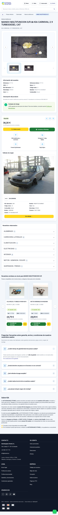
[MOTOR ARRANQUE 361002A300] (40, 290)
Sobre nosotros (34, 477)
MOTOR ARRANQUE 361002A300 (39, 301)
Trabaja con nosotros (35, 467)
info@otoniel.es (5, 453)
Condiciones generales (7, 481)
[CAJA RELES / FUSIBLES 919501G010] (17, 290)
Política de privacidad (6, 474)
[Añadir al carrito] (25, 324)
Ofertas (32, 454)
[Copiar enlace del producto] (53, 118)
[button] (29, 231)
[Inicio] (2, 14)
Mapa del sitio (33, 471)
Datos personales (34, 443)
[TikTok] (10, 494)
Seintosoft (35, 501)
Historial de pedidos (35, 447)
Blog (31, 484)
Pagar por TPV (33, 481)
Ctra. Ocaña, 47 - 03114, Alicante (9, 446)
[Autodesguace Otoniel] (6, 3)
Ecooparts (32, 474)
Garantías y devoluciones (7, 477)
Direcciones (33, 450)
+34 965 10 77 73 (5, 450)
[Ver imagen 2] (29, 68)
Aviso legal (4, 467)
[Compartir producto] (46, 118)
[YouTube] (14, 494)
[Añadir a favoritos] (50, 118)
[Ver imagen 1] (14, 68)
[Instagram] (6, 494)
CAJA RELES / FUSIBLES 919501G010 (16, 301)
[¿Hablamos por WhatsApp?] (55, 512)
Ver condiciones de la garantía (10, 358)
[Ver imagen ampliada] (29, 47)
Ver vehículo (28, 216)
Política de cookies (6, 471)
